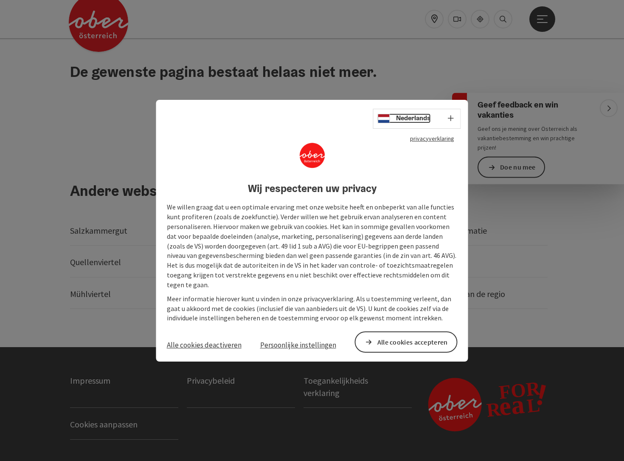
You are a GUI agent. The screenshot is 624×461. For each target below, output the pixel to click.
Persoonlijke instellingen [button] (298, 345)
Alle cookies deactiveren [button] (204, 345)
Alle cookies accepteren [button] (412, 341)
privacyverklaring (432, 138)
